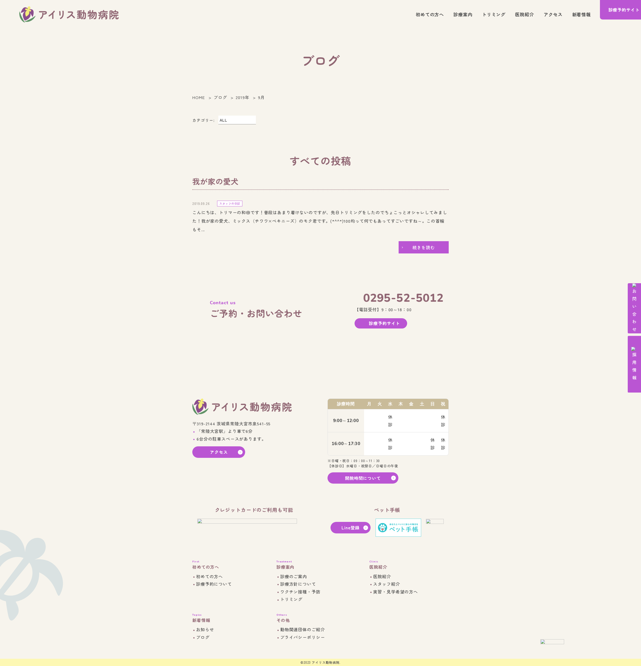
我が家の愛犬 (215, 181)
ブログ (203, 637)
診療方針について (298, 584)
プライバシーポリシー (302, 637)
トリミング (494, 14)
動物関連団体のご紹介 (302, 629)
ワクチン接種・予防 (300, 591)
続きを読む (423, 247)
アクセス (553, 14)
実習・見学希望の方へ (395, 591)
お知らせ (205, 629)
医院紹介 (524, 14)
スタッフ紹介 (386, 584)
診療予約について (214, 584)
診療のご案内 (293, 576)
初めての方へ (430, 14)
